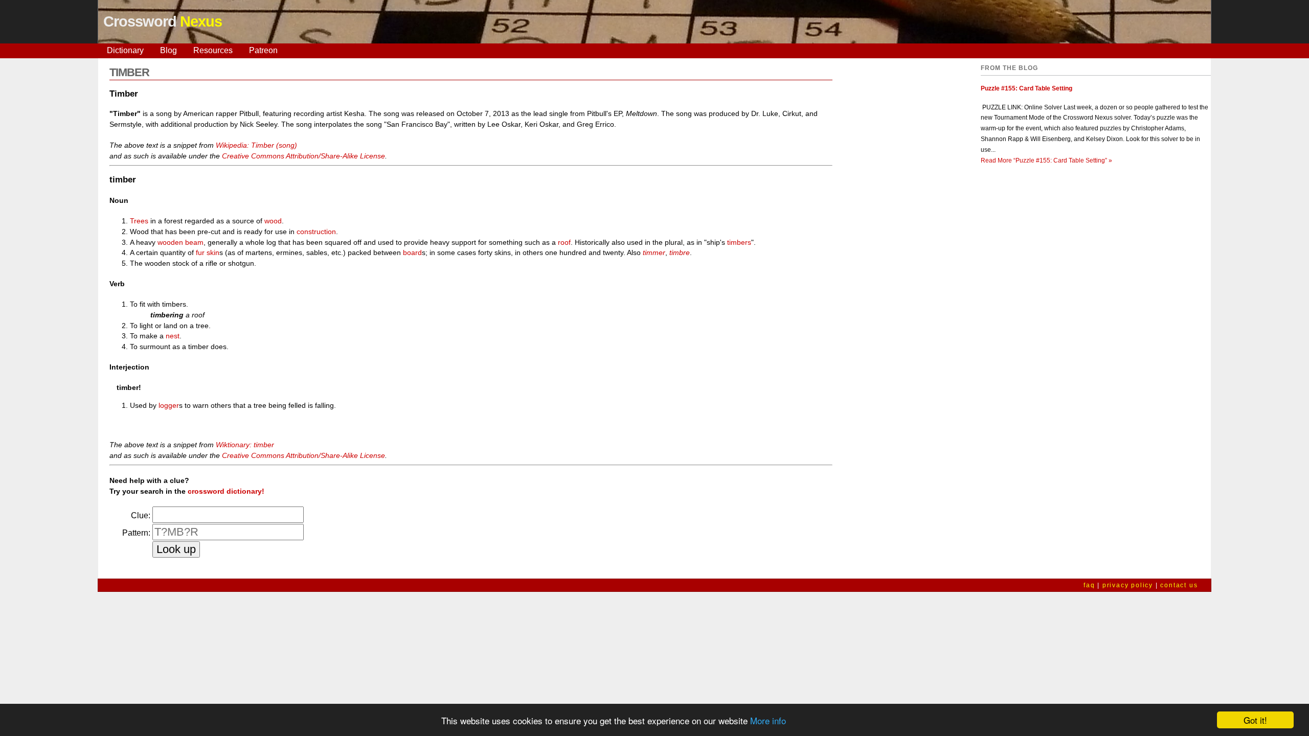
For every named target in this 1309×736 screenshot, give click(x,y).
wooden (170, 242)
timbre (679, 252)
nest (172, 336)
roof (564, 242)
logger (169, 405)
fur (200, 252)
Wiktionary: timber (245, 445)
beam (194, 242)
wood (273, 221)
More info (768, 720)
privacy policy (1127, 585)
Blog (168, 50)
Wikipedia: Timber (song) (256, 145)
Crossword (162, 21)
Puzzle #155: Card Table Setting (1026, 88)
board (412, 252)
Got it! (1255, 720)
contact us (1179, 585)
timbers (739, 242)
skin (213, 252)
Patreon (263, 50)
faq (1089, 585)
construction (316, 231)
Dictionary (125, 50)
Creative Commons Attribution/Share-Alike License (303, 156)
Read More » (1046, 160)
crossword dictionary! (226, 491)
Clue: (140, 515)
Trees (139, 221)
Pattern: (136, 532)
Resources (213, 50)
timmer (654, 252)
